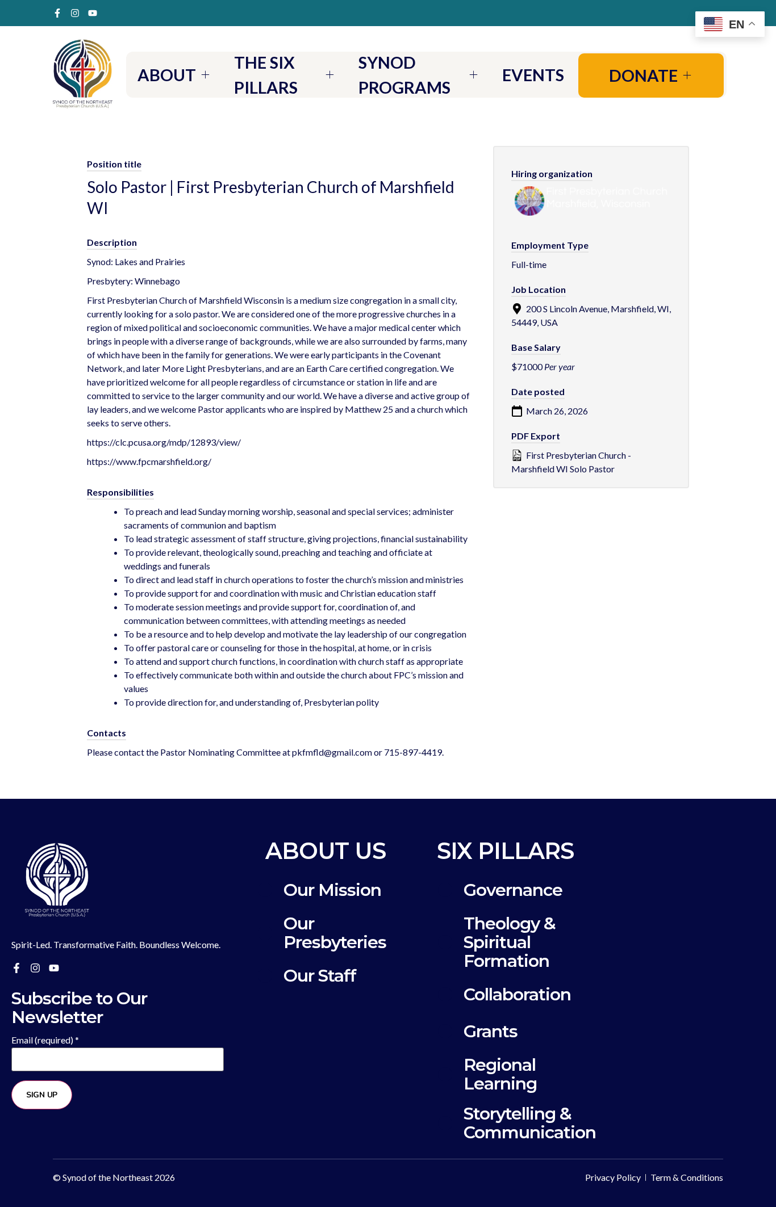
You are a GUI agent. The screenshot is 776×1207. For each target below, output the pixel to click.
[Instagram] (75, 13)
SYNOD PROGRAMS (404, 74)
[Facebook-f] (57, 13)
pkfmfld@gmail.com (332, 752)
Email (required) (45, 1040)
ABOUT (166, 75)
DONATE (643, 75)
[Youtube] (92, 13)
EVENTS (533, 75)
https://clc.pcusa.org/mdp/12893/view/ (164, 442)
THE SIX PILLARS (266, 74)
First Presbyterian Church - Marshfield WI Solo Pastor (571, 462)
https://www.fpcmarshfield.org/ (149, 461)
